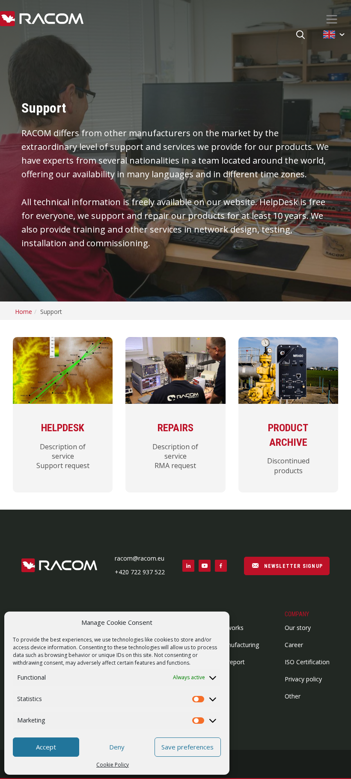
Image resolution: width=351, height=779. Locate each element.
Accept (46, 747)
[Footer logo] (59, 565)
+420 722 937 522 (140, 572)
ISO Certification (307, 662)
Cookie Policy (112, 764)
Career (294, 645)
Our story (298, 628)
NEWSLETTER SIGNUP (292, 566)
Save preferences (187, 747)
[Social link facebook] (221, 566)
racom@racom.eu (139, 558)
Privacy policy (303, 679)
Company (297, 614)
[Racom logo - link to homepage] (41, 19)
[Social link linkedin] (188, 566)
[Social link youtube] (205, 566)
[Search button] (300, 35)
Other (292, 696)
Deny (117, 747)
